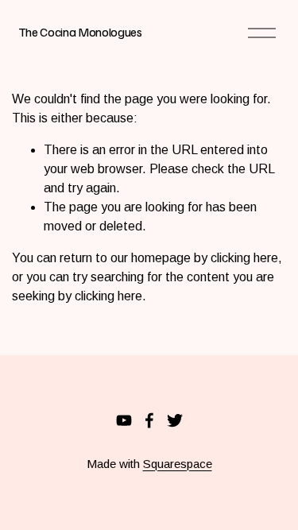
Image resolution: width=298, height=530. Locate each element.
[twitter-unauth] (175, 420)
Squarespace (177, 463)
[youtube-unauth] (124, 420)
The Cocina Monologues (80, 32)
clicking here (244, 258)
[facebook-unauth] (149, 420)
